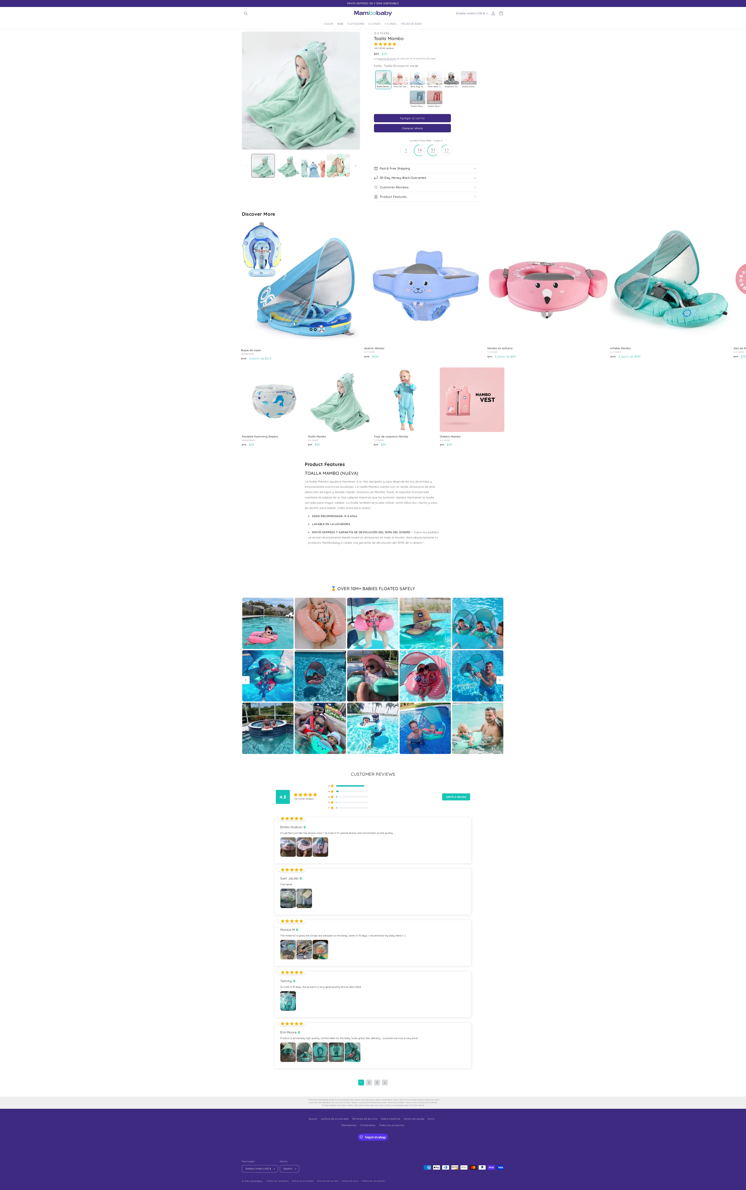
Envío (431, 1118)
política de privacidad (335, 1118)
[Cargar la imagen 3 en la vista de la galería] (313, 165)
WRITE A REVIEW (456, 796)
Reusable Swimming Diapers (260, 436)
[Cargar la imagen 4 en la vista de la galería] (338, 165)
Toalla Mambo (317, 436)
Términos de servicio (365, 1118)
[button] (246, 13)
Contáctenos (368, 1125)
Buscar (313, 1118)
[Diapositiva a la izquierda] (246, 165)
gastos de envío (387, 58)
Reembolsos (349, 1125)
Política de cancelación (373, 1181)
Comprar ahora (412, 128)
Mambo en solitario (500, 348)
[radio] (383, 80)
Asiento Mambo (374, 348)
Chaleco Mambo (450, 436)
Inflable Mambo (620, 348)
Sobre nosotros (390, 1118)
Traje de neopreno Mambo (391, 436)
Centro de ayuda (414, 1118)
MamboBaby (256, 1181)
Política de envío (350, 1181)
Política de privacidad (303, 1181)
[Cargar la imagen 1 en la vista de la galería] (263, 165)
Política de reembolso (277, 1181)
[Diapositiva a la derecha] (355, 165)
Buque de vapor (251, 350)
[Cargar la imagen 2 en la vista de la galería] (288, 165)
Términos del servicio (328, 1181)
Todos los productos (391, 1125)
